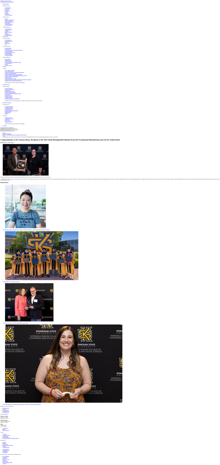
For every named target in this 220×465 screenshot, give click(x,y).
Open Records (5, 461)
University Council (8, 117)
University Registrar (8, 35)
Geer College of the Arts (9, 71)
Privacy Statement (6, 456)
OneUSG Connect (8, 65)
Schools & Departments (7, 133)
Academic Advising (8, 96)
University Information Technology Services (13, 62)
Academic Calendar (6, 435)
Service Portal (7, 23)
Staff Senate (7, 119)
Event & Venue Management (10, 92)
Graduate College (8, 77)
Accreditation (5, 457)
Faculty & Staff (5, 36)
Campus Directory (8, 25)
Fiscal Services (7, 94)
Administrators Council (9, 118)
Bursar (6, 33)
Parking (4, 429)
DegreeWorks (7, 10)
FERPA (6, 113)
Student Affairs (7, 90)
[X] (111, 409)
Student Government (9, 121)
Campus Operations (8, 97)
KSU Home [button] (2, 1)
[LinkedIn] (111, 410)
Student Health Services (9, 22)
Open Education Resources (10, 52)
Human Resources (8, 60)
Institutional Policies (8, 107)
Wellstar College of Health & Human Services (13, 80)
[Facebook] (111, 408)
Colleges (4, 66)
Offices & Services (6, 84)
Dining (6, 18)
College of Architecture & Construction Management (14, 72)
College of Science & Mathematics (11, 76)
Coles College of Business (10, 70)
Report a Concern (6, 459)
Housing (4, 443)
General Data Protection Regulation (11, 110)
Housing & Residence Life (10, 91)
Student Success (8, 30)
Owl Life (6, 12)
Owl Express (7, 8)
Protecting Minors (8, 111)
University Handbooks (9, 106)
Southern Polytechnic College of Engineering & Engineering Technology (18, 79)
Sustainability (5, 451)
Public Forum (7, 112)
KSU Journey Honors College (10, 78)
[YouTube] (111, 412)
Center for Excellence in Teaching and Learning (13, 50)
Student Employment (9, 24)
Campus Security (6, 449)
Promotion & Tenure (8, 54)
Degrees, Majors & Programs (8, 445)
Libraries (4, 442)
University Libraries (8, 95)
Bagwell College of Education (10, 73)
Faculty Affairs (7, 49)
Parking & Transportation (9, 19)
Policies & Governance (7, 102)
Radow (4, 132)
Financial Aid (7, 34)
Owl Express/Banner (9, 41)
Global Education (6, 450)
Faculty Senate (7, 120)
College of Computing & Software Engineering (13, 74)
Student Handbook (8, 32)
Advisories (5, 458)
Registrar (4, 446)
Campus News (5, 436)
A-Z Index (5, 125)
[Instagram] (111, 411)
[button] (8, 128)
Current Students (6, 3)
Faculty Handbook (8, 53)
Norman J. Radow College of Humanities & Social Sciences (16, 75)
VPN (6, 44)
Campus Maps (5, 428)
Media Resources (6, 430)
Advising (6, 31)
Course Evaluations (8, 15)
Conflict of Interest (8, 109)
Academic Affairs (8, 48)
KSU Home (2, 127)
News (4, 135)
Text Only (4, 463)
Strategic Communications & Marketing (12, 98)
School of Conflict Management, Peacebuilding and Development (15, 134)
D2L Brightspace (8, 7)
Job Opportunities (6, 447)
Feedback (4, 460)
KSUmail (6, 9)
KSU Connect (7, 43)
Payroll (6, 64)
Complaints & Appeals (9, 108)
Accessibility (5, 452)
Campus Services (8, 61)
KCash (6, 11)
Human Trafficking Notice (7, 462)
